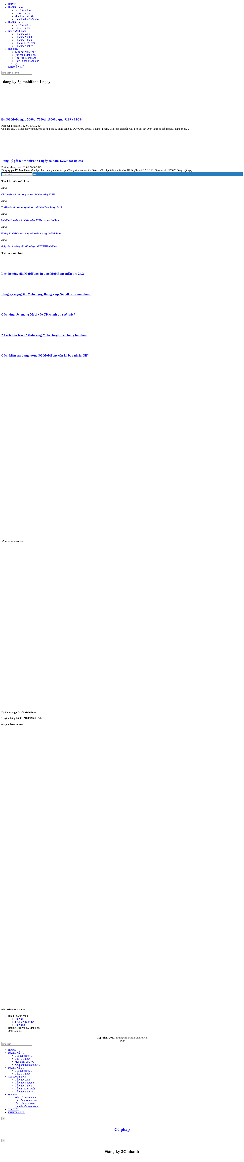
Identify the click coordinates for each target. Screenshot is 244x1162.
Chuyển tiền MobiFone (27, 60)
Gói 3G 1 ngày (22, 28)
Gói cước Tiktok (23, 40)
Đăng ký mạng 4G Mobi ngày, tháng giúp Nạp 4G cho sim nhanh (46, 294)
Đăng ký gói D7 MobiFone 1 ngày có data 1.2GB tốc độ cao (42, 160)
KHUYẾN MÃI (16, 66)
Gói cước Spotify (24, 45)
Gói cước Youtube (24, 37)
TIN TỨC (13, 63)
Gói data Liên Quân (25, 42)
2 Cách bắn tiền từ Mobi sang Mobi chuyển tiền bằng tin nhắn (44, 335)
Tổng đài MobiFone (25, 51)
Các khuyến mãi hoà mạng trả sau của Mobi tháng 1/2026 (28, 194)
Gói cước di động (17, 31)
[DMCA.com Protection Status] (85, 841)
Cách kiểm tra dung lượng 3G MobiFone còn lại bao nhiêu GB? (45, 355)
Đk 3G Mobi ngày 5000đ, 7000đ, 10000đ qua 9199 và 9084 (42, 119)
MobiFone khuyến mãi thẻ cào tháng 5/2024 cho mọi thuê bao (30, 220)
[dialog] (122, 1150)
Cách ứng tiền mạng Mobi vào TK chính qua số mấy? (38, 314)
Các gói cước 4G (24, 10)
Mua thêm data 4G (24, 16)
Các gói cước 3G (24, 25)
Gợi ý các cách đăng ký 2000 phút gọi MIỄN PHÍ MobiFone (29, 246)
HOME (12, 4)
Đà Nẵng (20, 1024)
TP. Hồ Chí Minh (24, 1021)
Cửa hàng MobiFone (26, 54)
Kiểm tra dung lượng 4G (28, 19)
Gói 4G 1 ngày (22, 13)
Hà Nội (19, 1018)
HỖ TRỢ (13, 48)
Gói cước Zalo (22, 34)
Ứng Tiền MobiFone (25, 57)
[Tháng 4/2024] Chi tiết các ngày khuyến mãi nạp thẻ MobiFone (31, 233)
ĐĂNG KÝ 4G (16, 7)
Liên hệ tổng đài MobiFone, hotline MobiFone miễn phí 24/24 (43, 273)
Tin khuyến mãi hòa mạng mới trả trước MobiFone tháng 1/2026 (31, 207)
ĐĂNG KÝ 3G (16, 22)
